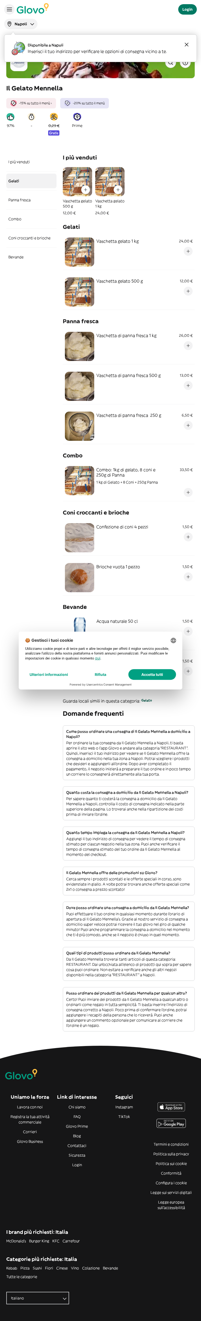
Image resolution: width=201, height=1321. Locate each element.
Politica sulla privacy (171, 1154)
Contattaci (77, 1145)
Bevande (110, 1268)
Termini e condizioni (171, 1144)
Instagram (124, 1107)
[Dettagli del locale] (185, 62)
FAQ (77, 1116)
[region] (129, 191)
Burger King (39, 1241)
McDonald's (16, 1241)
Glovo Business (30, 1141)
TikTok (124, 1116)
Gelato (146, 700)
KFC (55, 1241)
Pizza (25, 1268)
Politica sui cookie (171, 1163)
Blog (77, 1136)
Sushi (37, 1268)
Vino (75, 1268)
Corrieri (30, 1131)
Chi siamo (77, 1107)
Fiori (49, 1268)
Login (77, 1165)
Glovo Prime (77, 1126)
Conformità (171, 1173)
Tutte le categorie (21, 1276)
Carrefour (71, 1241)
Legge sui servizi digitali (171, 1192)
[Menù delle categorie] (9, 9)
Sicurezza (77, 1155)
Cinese (62, 1268)
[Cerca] (170, 62)
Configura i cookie (171, 1183)
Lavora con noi (30, 1107)
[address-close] (186, 44)
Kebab (11, 1268)
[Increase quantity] (85, 190)
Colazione (91, 1268)
